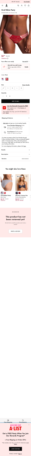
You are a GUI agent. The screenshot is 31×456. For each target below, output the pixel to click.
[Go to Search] (18, 5)
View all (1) (25, 61)
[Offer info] (8, 58)
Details (26, 67)
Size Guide (26, 85)
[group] (15, 34)
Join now (5, 123)
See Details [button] (27, 2)
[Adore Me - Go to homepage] (6, 5)
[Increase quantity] (10, 96)
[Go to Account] (21, 5)
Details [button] (7, 113)
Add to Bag (15, 101)
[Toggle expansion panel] (29, 118)
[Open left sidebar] (2, 5)
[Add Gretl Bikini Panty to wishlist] (28, 17)
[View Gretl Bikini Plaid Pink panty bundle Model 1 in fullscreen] (15, 34)
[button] (9, 12)
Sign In (20, 454)
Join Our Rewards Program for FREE (17, 106)
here (25, 146)
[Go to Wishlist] (25, 5)
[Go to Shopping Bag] (28, 5)
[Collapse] (29, 425)
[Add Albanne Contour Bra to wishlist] (26, 176)
